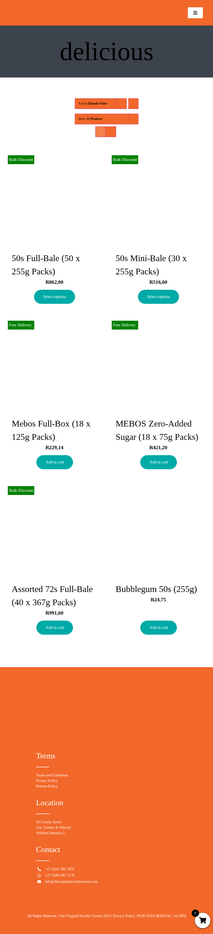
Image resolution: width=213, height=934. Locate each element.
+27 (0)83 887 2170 (60, 875)
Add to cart (54, 462)
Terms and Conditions (52, 775)
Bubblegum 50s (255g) (156, 589)
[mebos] (31, 3)
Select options (54, 296)
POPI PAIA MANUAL (154, 916)
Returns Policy (47, 786)
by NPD (180, 916)
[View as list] (111, 132)
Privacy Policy (47, 781)
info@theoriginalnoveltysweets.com (71, 882)
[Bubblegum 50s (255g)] (158, 530)
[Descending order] (133, 103)
